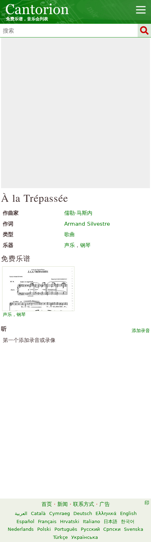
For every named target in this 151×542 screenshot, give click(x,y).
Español (25, 521)
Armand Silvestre (87, 224)
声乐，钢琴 (14, 314)
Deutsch (82, 513)
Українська (84, 537)
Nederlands (21, 529)
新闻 (62, 504)
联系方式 (83, 504)
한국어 (127, 521)
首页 (46, 504)
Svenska (133, 529)
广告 (104, 504)
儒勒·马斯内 (78, 213)
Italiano (91, 521)
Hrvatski (69, 521)
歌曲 (69, 234)
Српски (111, 529)
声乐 (69, 245)
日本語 (110, 521)
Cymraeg (59, 513)
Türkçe (60, 537)
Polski (44, 529)
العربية (21, 513)
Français (47, 521)
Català (38, 513)
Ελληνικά (106, 513)
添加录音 (141, 330)
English (128, 513)
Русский (90, 529)
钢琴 (85, 245)
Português (65, 529)
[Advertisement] (75, 112)
